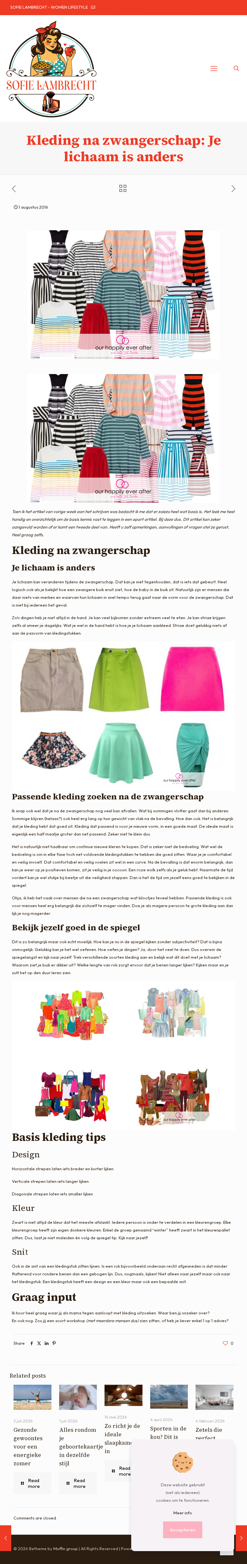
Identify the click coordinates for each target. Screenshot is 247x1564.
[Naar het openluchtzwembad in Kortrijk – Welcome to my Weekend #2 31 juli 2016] (5, 1538)
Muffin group (65, 1548)
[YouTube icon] (201, 7)
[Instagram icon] (217, 7)
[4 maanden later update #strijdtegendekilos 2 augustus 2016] (241, 1538)
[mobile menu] (213, 68)
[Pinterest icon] (209, 7)
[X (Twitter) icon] (193, 7)
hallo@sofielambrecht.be (120, 7)
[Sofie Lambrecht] (51, 68)
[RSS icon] (233, 7)
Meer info (182, 1512)
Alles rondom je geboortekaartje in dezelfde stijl (81, 1446)
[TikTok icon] (225, 7)
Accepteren (183, 1530)
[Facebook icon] (185, 7)
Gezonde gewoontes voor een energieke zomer (28, 1446)
